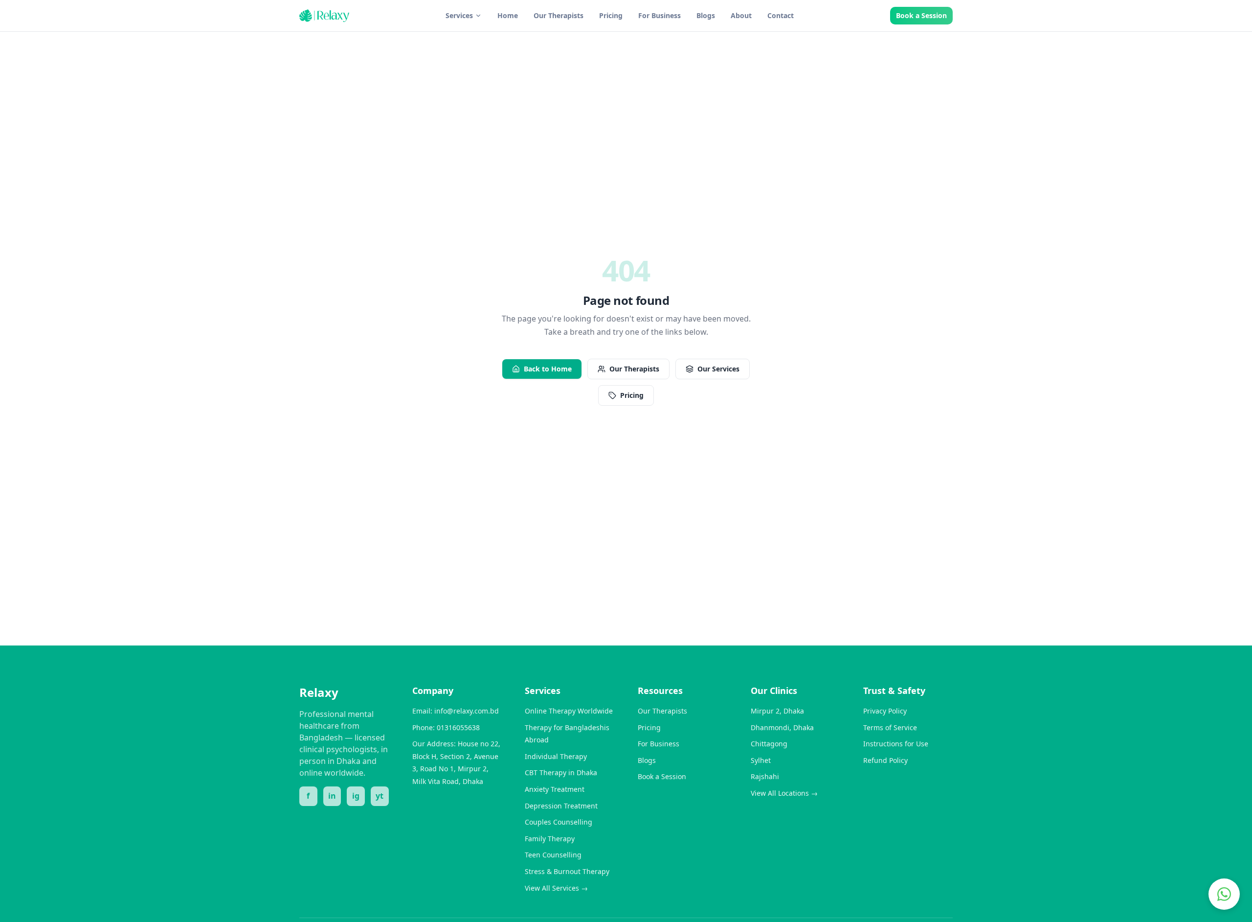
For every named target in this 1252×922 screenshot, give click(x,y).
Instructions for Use (895, 743)
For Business (659, 15)
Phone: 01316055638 (446, 727)
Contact (780, 15)
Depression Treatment (561, 805)
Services (459, 15)
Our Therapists (558, 15)
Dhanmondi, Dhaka (782, 727)
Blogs (705, 15)
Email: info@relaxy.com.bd (455, 710)
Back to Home (548, 368)
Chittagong (769, 743)
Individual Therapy (556, 756)
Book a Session (921, 15)
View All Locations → (784, 793)
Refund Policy (885, 760)
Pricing (611, 15)
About (741, 15)
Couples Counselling (558, 822)
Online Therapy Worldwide (569, 710)
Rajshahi (765, 776)
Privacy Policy (885, 710)
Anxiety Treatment (554, 789)
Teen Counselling (553, 854)
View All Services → (556, 888)
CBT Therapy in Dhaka (561, 772)
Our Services (718, 368)
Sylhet (761, 760)
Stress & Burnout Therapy (567, 871)
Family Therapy (550, 838)
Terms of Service (890, 727)
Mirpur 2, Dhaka (777, 710)
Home (507, 15)
